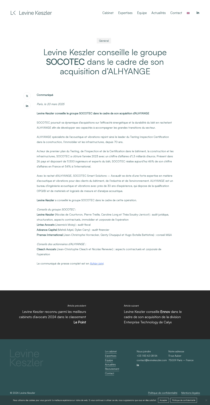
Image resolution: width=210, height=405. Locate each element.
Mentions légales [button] (190, 392)
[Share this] (27, 95)
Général (104, 40)
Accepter (163, 400)
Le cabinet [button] (111, 351)
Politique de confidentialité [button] (162, 392)
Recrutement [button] (112, 368)
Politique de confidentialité (183, 400)
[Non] (206, 400)
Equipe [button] (109, 360)
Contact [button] (109, 373)
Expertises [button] (110, 355)
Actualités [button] (110, 364)
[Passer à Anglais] (188, 12)
